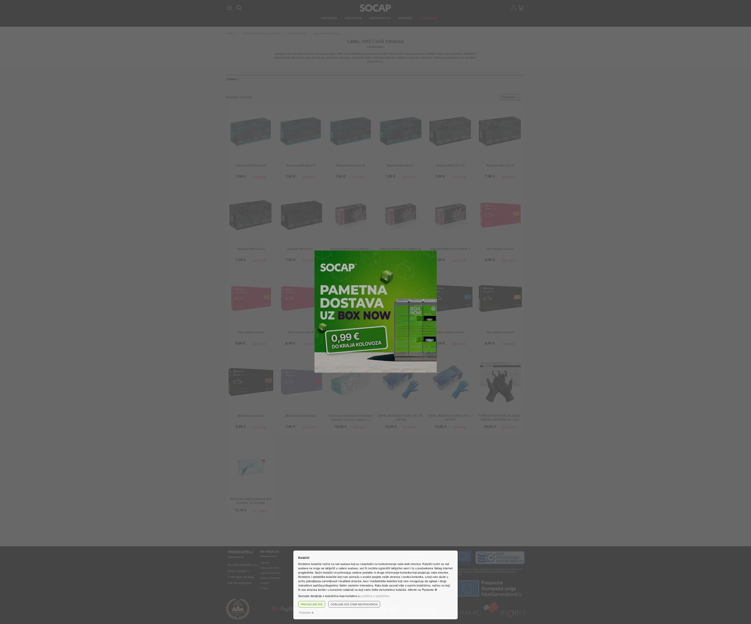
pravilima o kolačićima (375, 596)
